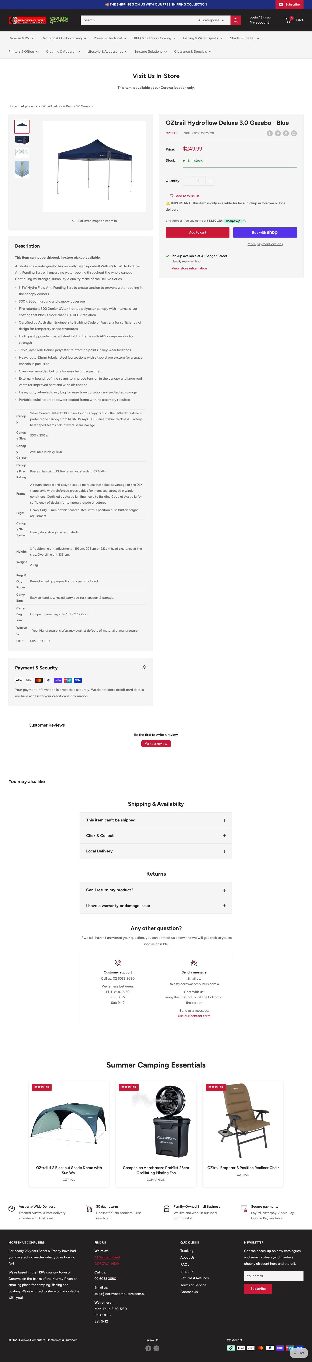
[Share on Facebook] (270, 133)
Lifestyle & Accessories (105, 51)
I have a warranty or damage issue (118, 905)
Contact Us (189, 1292)
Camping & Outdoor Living (61, 38)
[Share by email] (294, 133)
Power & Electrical (108, 38)
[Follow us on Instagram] (156, 1348)
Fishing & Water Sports (200, 38)
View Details (69, 1128)
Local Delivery (99, 851)
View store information (189, 268)
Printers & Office (21, 51)
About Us (187, 1257)
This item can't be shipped (110, 820)
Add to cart (197, 232)
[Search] (235, 20)
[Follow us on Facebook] (148, 1348)
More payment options (265, 244)
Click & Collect (100, 835)
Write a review (156, 744)
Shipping (187, 1271)
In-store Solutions (148, 51)
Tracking (186, 1251)
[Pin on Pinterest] (278, 133)
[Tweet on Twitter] (286, 133)
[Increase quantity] (210, 181)
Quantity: (173, 181)
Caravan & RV (18, 38)
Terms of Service (193, 1285)
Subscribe (292, 4)
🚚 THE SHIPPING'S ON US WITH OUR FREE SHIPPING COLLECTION (156, 4)
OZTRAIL (172, 133)
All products (29, 106)
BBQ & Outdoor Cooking (152, 38)
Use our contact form (194, 1016)
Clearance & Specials (190, 51)
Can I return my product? (109, 889)
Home (12, 106)
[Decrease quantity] (187, 181)
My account (259, 22)
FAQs (184, 1264)
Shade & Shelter (242, 38)
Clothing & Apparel (60, 51)
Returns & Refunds (194, 1278)
